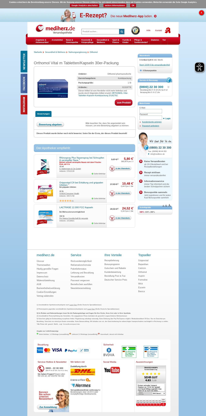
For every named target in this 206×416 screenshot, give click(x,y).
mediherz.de (45, 255)
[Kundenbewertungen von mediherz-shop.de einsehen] (151, 381)
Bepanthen (143, 264)
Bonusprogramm (112, 264)
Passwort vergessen (80, 280)
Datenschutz (42, 276)
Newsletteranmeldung (81, 288)
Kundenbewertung (112, 272)
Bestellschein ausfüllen (81, 284)
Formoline (142, 280)
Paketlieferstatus (78, 269)
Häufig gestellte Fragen (47, 269)
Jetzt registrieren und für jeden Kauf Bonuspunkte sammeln (157, 195)
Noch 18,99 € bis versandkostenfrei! (155, 65)
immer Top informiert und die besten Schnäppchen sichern (157, 184)
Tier (164, 40)
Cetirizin (142, 268)
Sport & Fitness (115, 41)
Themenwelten (43, 265)
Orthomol (142, 272)
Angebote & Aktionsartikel (42, 41)
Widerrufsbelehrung (46, 280)
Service (76, 255)
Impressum (42, 272)
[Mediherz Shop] (56, 29)
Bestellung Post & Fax (115, 276)
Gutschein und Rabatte (115, 268)
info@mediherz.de (157, 154)
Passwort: (144, 114)
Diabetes (155, 40)
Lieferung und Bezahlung (82, 272)
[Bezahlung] (69, 350)
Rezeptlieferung (111, 260)
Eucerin (141, 287)
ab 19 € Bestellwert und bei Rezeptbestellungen (156, 164)
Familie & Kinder (126, 41)
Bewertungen (43, 114)
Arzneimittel (57, 40)
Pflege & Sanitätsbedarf (141, 41)
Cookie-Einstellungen (46, 292)
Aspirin (141, 276)
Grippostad (143, 260)
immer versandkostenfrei (155, 174)
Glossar (40, 261)
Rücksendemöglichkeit (81, 261)
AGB (39, 284)
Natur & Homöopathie (72, 41)
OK (133, 5)
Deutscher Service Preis (115, 280)
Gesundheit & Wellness (103, 41)
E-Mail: (143, 108)
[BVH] (109, 352)
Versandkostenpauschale (71, 324)
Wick (140, 283)
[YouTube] (112, 371)
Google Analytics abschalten (84, 5)
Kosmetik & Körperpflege (87, 41)
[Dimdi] (129, 352)
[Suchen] (121, 31)
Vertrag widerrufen (45, 296)
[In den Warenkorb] (120, 170)
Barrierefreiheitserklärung (48, 288)
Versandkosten (77, 276)
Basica (141, 291)
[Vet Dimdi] (151, 352)
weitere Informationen (115, 5)
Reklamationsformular (81, 265)
